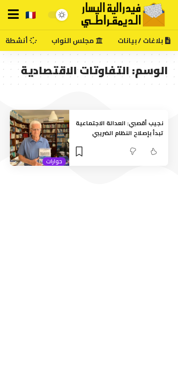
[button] (13, 14)
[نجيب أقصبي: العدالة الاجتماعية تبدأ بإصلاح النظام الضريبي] (39, 138)
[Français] (31, 15)
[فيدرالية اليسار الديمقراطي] (118, 14)
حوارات (54, 161)
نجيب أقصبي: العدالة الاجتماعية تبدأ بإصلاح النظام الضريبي (119, 128)
